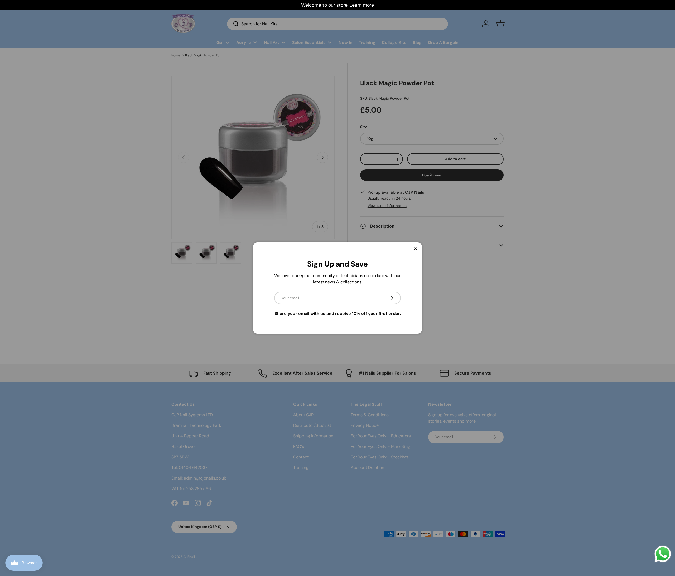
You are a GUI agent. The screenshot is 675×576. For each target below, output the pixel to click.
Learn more (362, 5)
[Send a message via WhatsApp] (662, 554)
